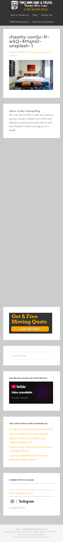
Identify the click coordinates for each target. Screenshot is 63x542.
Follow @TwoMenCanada (21, 493)
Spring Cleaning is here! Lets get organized (28, 433)
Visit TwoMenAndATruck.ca (31, 529)
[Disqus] (31, 184)
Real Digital (43, 537)
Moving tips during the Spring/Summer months (31, 428)
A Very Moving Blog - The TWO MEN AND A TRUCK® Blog (31, 5)
